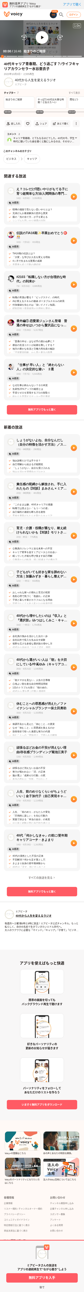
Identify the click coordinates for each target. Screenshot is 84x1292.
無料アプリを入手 (42, 1278)
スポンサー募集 (57, 1214)
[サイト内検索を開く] (61, 15)
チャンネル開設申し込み (62, 1203)
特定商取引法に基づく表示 (17, 1225)
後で (42, 1287)
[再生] (74, 197)
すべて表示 (74, 93)
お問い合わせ (56, 1231)
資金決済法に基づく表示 (16, 1231)
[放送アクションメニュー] (76, 123)
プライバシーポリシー (14, 1214)
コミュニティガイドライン (16, 1220)
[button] (42, 37)
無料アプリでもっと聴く (42, 409)
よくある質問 (56, 1225)
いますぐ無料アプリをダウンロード (42, 1104)
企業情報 (8, 1203)
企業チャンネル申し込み (62, 1209)
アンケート (55, 1220)
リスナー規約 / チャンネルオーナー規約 (23, 1209)
